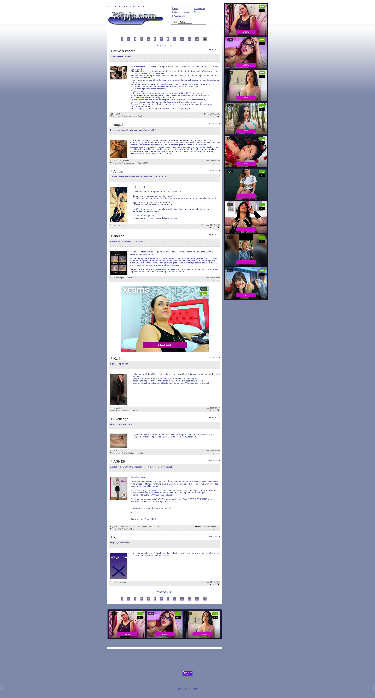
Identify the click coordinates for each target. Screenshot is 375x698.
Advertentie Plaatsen (187, 673)
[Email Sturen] (218, 116)
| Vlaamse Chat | (164, 45)
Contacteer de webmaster (187, 689)
